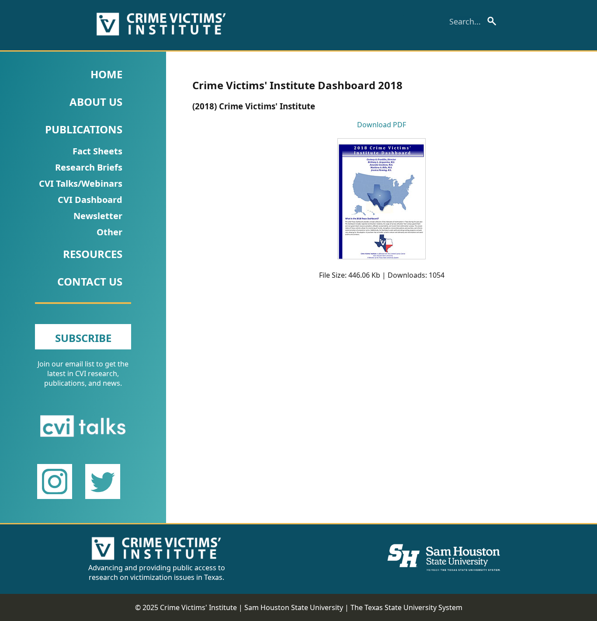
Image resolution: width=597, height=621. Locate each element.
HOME (106, 74)
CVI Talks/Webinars (80, 183)
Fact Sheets (97, 151)
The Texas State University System (406, 607)
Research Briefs (88, 167)
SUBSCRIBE (83, 338)
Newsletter (97, 216)
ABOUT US (95, 101)
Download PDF (381, 124)
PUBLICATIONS (83, 129)
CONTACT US (89, 281)
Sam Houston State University (293, 607)
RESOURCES (92, 254)
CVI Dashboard (90, 200)
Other (109, 232)
